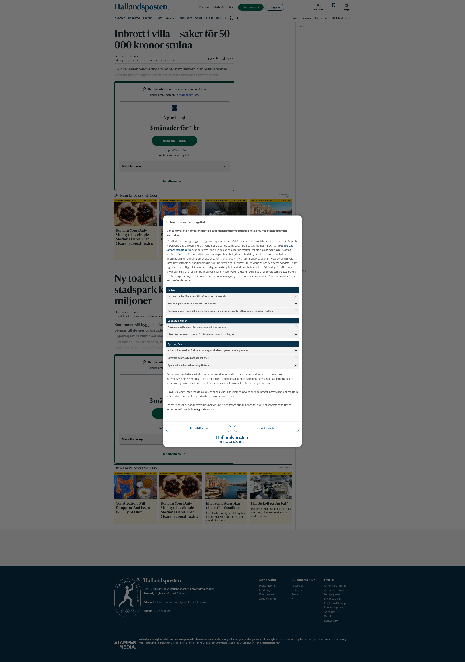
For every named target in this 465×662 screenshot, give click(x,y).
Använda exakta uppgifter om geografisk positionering (198, 327)
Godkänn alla (266, 428)
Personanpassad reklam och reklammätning (192, 303)
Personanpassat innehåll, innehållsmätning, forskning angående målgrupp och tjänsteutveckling (221, 311)
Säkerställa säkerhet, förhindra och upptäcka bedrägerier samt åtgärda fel (208, 350)
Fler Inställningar (198, 428)
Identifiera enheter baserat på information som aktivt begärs (201, 334)
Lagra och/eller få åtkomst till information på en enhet (198, 296)
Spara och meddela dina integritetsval (188, 365)
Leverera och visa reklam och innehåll (188, 357)
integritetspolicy (203, 409)
